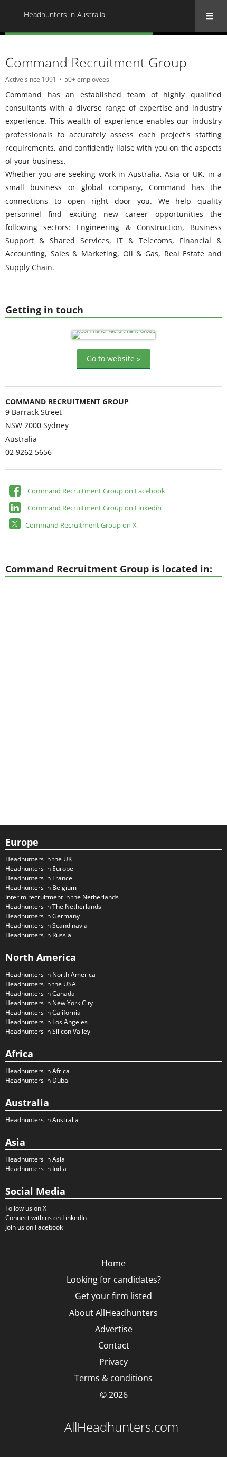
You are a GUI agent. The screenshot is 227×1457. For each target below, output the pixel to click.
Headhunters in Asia (35, 1159)
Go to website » (113, 358)
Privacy (113, 1361)
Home (113, 1263)
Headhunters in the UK (38, 859)
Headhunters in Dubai (37, 1080)
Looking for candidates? (114, 1279)
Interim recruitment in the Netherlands (62, 897)
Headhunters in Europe (39, 868)
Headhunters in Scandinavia (46, 925)
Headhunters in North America (50, 974)
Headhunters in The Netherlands (53, 906)
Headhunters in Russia (38, 934)
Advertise (114, 1329)
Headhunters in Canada (40, 993)
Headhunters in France (38, 878)
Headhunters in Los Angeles (46, 1021)
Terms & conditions (113, 1378)
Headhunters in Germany (42, 915)
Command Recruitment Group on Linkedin (94, 507)
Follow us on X (25, 1208)
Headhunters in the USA (40, 983)
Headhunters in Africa (37, 1070)
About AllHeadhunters (113, 1313)
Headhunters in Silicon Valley (47, 1031)
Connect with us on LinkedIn (46, 1217)
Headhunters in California (43, 1012)
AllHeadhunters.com (121, 1427)
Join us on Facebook (34, 1227)
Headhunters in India (36, 1168)
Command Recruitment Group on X (81, 525)
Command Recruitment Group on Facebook (96, 490)
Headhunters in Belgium (41, 887)
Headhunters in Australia (42, 1119)
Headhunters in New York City (49, 1002)
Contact (113, 1345)
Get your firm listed (113, 1296)
